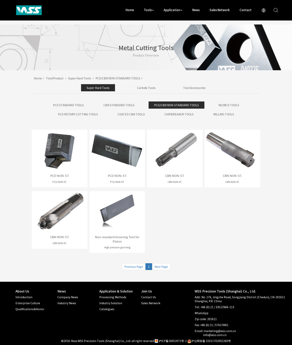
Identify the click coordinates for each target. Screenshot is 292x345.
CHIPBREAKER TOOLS (179, 114)
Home (130, 10)
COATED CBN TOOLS (131, 114)
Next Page (161, 267)
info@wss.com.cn (214, 335)
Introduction (23, 297)
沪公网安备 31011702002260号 (211, 341)
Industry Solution (110, 303)
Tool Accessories (194, 88)
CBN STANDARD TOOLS (118, 105)
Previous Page (133, 267)
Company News (67, 297)
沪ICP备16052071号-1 (173, 341)
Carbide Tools (146, 88)
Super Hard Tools (80, 78)
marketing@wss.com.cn (220, 331)
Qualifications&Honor (29, 309)
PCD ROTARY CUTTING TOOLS (78, 114)
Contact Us (148, 297)
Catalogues (106, 309)
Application (172, 10)
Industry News (66, 303)
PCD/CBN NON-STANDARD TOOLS (118, 78)
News (196, 10)
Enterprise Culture (27, 303)
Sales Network (220, 10)
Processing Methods (112, 297)
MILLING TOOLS (223, 114)
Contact (245, 10)
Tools (148, 10)
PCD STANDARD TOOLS (68, 105)
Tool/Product (55, 78)
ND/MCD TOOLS (229, 105)
